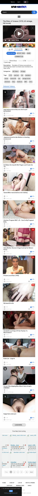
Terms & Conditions (7, 493)
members (28, 75)
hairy (13, 81)
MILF (26, 81)
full (22, 75)
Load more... (19, 425)
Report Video (21, 53)
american (7, 81)
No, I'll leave (15, 493)
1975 (10, 75)
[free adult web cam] (19, 45)
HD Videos (15, 71)
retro (30, 81)
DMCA (29, 485)
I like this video (10, 49)
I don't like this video (12, 49)
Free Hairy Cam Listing (19, 431)
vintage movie (26, 78)
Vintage (23, 71)
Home (4, 482)
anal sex (16, 75)
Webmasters (20, 485)
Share (28, 53)
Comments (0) (19, 56)
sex (19, 78)
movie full (13, 78)
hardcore (19, 81)
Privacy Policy (12, 493)
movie (6, 78)
